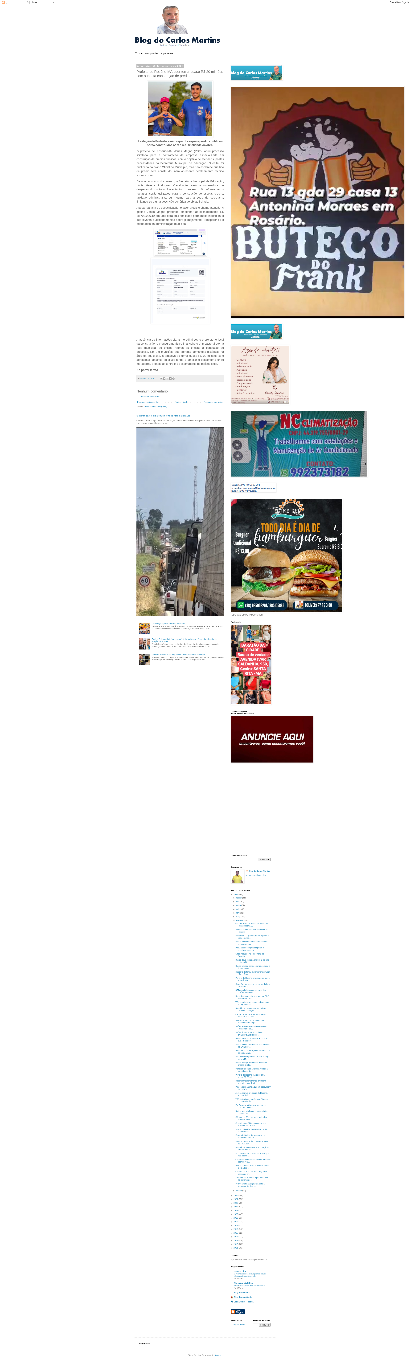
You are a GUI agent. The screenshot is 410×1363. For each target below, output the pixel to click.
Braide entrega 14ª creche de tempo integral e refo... (251, 1064)
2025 (236, 1195)
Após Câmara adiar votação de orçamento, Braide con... (248, 1033)
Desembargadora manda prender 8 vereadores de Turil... (250, 1082)
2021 (236, 1210)
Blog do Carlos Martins (259, 871)
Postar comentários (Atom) (155, 407)
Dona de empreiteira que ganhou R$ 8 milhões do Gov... (252, 997)
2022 (236, 1207)
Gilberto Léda (240, 1271)
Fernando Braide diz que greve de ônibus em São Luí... (250, 1136)
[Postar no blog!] (164, 378)
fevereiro (240, 920)
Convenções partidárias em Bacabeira (168, 624)
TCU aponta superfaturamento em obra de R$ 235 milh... (252, 1003)
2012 (236, 1244)
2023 (236, 1203)
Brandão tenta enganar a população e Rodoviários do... (252, 1148)
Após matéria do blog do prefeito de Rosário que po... (250, 1027)
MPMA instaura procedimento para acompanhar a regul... (250, 1021)
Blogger (217, 1355)
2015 (236, 1233)
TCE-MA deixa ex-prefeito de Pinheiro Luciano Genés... (251, 1100)
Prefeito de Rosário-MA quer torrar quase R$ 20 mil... (250, 1076)
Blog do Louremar (242, 1292)
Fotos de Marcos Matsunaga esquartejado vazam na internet (178, 655)
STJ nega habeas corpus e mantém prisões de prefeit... (250, 991)
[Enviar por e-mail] (161, 378)
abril (238, 913)
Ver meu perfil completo (256, 875)
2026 (236, 895)
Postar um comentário (150, 397)
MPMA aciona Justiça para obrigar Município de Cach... (250, 1185)
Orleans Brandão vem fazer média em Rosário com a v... (251, 924)
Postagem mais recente (147, 402)
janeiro (239, 1191)
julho (238, 902)
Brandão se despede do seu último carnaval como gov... (250, 1009)
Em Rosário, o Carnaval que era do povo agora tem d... (250, 1106)
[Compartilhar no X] (167, 378)
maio (238, 909)
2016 (236, 1229)
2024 (236, 1199)
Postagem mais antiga (213, 402)
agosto (239, 898)
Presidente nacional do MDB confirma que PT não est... (251, 1039)
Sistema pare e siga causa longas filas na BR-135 (163, 415)
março (239, 916)
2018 (236, 1222)
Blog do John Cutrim (243, 1297)
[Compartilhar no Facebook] (170, 378)
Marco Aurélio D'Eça (243, 1283)
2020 (236, 1214)
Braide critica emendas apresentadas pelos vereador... (251, 943)
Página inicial (181, 402)
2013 (236, 1240)
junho (238, 905)
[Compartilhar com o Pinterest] (173, 378)
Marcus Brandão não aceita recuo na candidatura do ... (251, 1070)
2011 (236, 1248)
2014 (236, 1237)
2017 (236, 1225)
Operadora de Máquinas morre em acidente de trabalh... (250, 1124)
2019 (236, 1218)
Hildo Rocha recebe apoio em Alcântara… (250, 1285)
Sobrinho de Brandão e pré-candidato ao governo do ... (251, 1179)
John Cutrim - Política (244, 1302)
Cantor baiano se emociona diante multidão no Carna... (250, 1015)
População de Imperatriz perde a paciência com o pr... (249, 949)
